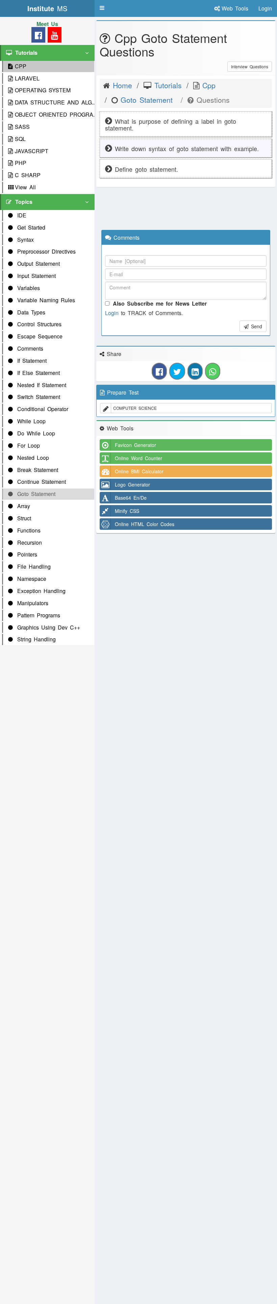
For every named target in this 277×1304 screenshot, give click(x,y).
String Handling (35, 639)
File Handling (33, 566)
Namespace (30, 579)
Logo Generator (132, 484)
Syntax (24, 239)
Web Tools (235, 8)
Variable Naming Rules (45, 300)
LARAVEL (27, 78)
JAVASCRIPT (31, 151)
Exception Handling (40, 591)
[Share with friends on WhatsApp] (212, 371)
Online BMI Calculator (139, 471)
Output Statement (37, 263)
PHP (20, 163)
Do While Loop (35, 433)
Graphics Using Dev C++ (47, 627)
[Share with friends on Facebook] (159, 371)
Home (121, 85)
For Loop (27, 445)
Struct (23, 518)
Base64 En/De (131, 497)
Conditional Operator (41, 409)
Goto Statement (35, 494)
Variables (27, 288)
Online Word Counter (138, 458)
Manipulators (31, 603)
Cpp (207, 85)
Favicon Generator (135, 445)
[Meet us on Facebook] (38, 36)
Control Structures (38, 324)
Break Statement (36, 470)
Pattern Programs (37, 615)
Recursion (28, 542)
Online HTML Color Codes (144, 524)
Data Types (30, 312)
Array (22, 506)
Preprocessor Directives (45, 251)
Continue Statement (40, 481)
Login (112, 313)
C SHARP (28, 175)
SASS (22, 127)
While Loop (30, 421)
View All (25, 187)
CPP (20, 66)
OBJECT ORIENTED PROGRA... (54, 114)
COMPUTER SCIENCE (135, 408)
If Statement (31, 360)
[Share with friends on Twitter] (177, 371)
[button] (102, 8)
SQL (20, 139)
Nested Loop (32, 457)
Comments (29, 348)
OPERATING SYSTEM (43, 90)
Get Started (30, 227)
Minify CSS (127, 510)
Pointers (26, 554)
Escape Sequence (38, 336)
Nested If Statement (40, 385)
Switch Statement (37, 397)
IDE (20, 215)
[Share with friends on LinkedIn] (195, 371)
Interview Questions (249, 66)
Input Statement (35, 276)
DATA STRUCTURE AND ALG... (54, 102)
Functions (28, 530)
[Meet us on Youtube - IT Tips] (53, 36)
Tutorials (166, 85)
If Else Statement (37, 373)
